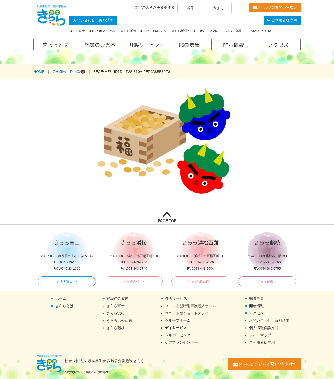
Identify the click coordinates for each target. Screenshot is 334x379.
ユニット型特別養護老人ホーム (190, 306)
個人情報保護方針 (263, 328)
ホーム (60, 298)
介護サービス (144, 44)
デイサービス (176, 328)
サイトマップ (260, 335)
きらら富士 (65, 281)
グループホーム (177, 320)
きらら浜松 (131, 281)
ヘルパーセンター (179, 335)
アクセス (278, 44)
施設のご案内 (100, 44)
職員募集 (189, 44)
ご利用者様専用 (284, 20)
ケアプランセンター (181, 342)
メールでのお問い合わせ (277, 7)
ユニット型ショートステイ (187, 313)
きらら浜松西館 (198, 281)
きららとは (56, 44)
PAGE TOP (167, 221)
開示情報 (233, 44)
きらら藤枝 (265, 281)
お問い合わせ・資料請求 (93, 20)
